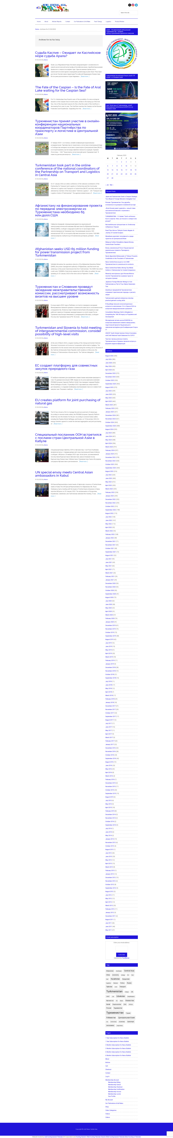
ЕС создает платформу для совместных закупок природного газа (66, 367)
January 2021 (109, 580)
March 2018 (109, 695)
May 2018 (108, 688)
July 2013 (108, 853)
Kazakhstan (115, 979)
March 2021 (109, 573)
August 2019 (109, 639)
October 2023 (109, 464)
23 (121, 174)
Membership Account (112, 1080)
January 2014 (109, 839)
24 (126, 174)
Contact (107, 1073)
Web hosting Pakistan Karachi (96, 1137)
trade (116, 986)
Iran (107, 979)
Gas (132, 975)
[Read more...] (85, 76)
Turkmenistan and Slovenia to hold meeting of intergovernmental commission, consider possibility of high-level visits (68, 331)
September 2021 (110, 552)
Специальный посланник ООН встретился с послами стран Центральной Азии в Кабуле (68, 438)
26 (135, 174)
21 (112, 174)
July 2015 (108, 800)
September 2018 (110, 678)
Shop (107, 1107)
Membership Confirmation (116, 1089)
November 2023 (110, 461)
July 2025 (108, 391)
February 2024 (110, 450)
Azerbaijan (119, 971)
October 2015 (109, 790)
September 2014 (110, 825)
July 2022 (108, 517)
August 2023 (109, 471)
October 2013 (109, 846)
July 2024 (108, 433)
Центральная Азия (126, 1018)
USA (113, 996)
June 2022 (108, 520)
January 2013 (109, 874)
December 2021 (110, 541)
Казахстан (130, 1000)
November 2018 (110, 671)
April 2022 (108, 527)
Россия (108, 1008)
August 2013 (109, 849)
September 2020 (110, 594)
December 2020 (110, 583)
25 (131, 174)
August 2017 (109, 720)
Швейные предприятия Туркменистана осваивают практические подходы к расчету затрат (120, 292)
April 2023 (108, 485)
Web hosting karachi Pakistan (115, 1137)
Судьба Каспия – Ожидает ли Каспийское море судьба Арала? (68, 54)
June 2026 (108, 363)
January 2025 (109, 412)
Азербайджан (131, 996)
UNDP (107, 996)
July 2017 (108, 723)
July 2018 (108, 681)
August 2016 (109, 762)
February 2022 (110, 534)
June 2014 (108, 832)
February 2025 (110, 408)
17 (126, 170)
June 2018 (108, 685)
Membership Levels (114, 1094)
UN (132, 992)
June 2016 (108, 765)
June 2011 (108, 926)
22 (117, 174)
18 (131, 170)
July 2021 (108, 559)
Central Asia (129, 971)
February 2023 (110, 492)
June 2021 (108, 562)
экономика (110, 1025)
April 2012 (108, 902)
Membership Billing (114, 1082)
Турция (128, 1013)
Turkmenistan (114, 991)
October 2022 (109, 506)
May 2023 (108, 482)
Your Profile (111, 1096)
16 (121, 170)
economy (115, 975)
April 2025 (108, 401)
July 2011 (108, 923)
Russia (129, 983)
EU (128, 975)
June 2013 (108, 856)
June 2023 (108, 478)
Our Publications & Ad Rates (114, 1103)
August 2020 (109, 597)
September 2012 (110, 888)
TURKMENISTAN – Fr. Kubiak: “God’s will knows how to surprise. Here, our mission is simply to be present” (121, 219)
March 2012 (109, 905)
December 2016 (110, 748)
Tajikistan (109, 987)
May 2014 (108, 835)
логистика (113, 1021)
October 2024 (109, 422)
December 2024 (110, 415)
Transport (123, 987)
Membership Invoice (114, 1091)
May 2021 (108, 566)
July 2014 (108, 828)
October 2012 (109, 884)
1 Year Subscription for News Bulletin (117, 1038)
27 (108, 178)
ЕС (116, 1000)
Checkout (108, 1069)
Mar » (111, 185)
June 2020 (108, 604)
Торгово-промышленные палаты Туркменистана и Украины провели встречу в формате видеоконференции (120, 341)
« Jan (107, 185)
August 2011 (109, 919)
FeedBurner (125, 958)
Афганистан (110, 1000)
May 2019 (108, 650)
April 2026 (108, 370)
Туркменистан (114, 1012)
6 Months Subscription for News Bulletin (118, 1052)
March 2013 (109, 867)
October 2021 (109, 548)
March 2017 (109, 737)
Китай (108, 1004)
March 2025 (109, 405)
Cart (106, 1066)
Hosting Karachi (81, 1137)
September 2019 (110, 636)
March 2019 (109, 657)
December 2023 (110, 457)
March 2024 (109, 447)
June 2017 (108, 727)
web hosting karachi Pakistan (53, 1137)
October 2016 (109, 755)
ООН (125, 1004)
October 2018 (109, 674)
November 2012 (110, 881)
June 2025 (108, 394)
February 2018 (110, 699)
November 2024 (110, 419)
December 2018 (110, 667)
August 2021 (109, 555)
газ (107, 1021)
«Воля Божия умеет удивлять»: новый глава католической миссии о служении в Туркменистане (120, 210)
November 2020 (110, 587)
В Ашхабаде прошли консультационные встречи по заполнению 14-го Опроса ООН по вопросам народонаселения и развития (120, 306)
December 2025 (110, 373)
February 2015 (110, 811)
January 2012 (109, 912)
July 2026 (108, 359)
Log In (107, 1076)
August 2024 (109, 429)
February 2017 (110, 741)
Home (37, 29)
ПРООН (131, 1004)
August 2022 (109, 513)
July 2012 (108, 895)
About (107, 1059)
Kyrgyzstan (125, 979)
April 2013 (108, 863)
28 (112, 178)
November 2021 (110, 545)
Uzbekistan (121, 996)
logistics (108, 983)
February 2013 (110, 870)
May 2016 (108, 769)
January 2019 (109, 664)
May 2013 (108, 860)
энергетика (120, 1025)
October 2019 (109, 632)
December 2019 (110, 625)
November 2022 (110, 503)
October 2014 (109, 821)
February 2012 (110, 909)
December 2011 (110, 916)
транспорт (130, 1021)
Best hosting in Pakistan (133, 1137)
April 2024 (108, 443)
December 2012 (110, 877)
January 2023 (109, 496)
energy (123, 975)
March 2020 (109, 615)
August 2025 (109, 387)
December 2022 (110, 499)
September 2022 (110, 510)
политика (122, 1021)
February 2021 (110, 576)
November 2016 (110, 751)
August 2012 (109, 891)
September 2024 (110, 426)
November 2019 (110, 629)
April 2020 (108, 611)
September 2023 (110, 468)
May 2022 (108, 524)
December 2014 (110, 814)
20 (108, 174)
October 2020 (109, 590)
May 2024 (108, 440)
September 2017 (110, 716)
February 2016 (110, 779)
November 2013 (110, 842)
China (108, 975)
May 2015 (108, 804)
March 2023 (109, 489)
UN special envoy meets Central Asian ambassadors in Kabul (64, 473)
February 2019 (110, 660)
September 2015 (110, 793)
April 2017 (108, 734)
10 (126, 166)
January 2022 (109, 538)
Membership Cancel (114, 1084)
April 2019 (108, 653)
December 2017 (110, 706)
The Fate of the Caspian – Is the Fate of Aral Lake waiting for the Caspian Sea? (68, 88)
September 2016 (110, 758)
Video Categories (110, 1110)
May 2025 (108, 398)
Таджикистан (118, 1008)
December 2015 (110, 783)
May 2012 (108, 898)
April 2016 (108, 772)
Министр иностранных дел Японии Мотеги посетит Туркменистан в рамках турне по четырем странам (119, 276)
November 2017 (110, 709)
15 (117, 170)
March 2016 (109, 776)
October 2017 (109, 713)
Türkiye (127, 992)
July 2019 (108, 643)
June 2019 (108, 646)
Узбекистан (111, 1018)
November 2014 (110, 818)
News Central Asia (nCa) (52, 8)
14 (112, 170)
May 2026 (108, 366)
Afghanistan (110, 971)
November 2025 (110, 377)
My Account (109, 1100)
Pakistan (115, 983)
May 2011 (108, 930)
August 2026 (109, 356)
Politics (122, 983)
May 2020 (108, 608)
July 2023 (108, 475)
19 (135, 170)
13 (108, 170)
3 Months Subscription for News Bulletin (118, 1045)
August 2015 (109, 797)
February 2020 (110, 618)
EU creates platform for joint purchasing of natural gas (67, 401)
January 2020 (109, 622)
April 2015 (108, 807)
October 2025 (109, 380)
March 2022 (109, 531)
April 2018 (108, 692)
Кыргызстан (117, 1004)
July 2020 (108, 601)
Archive (107, 1062)
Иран (121, 1000)
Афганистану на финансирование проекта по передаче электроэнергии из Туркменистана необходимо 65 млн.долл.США (68, 210)
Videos (107, 1114)
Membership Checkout (115, 1087)
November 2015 (110, 786)
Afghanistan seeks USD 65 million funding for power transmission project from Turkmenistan (67, 252)
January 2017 (109, 744)
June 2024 (108, 436)
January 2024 (109, 454)
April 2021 (108, 569)
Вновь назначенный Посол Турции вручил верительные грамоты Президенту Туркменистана (119, 250)
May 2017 (108, 730)
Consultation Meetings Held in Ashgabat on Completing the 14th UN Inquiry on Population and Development (121, 314)
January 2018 (109, 702)
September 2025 (110, 384)
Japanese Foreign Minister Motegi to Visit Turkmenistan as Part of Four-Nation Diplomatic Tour (120, 284)
